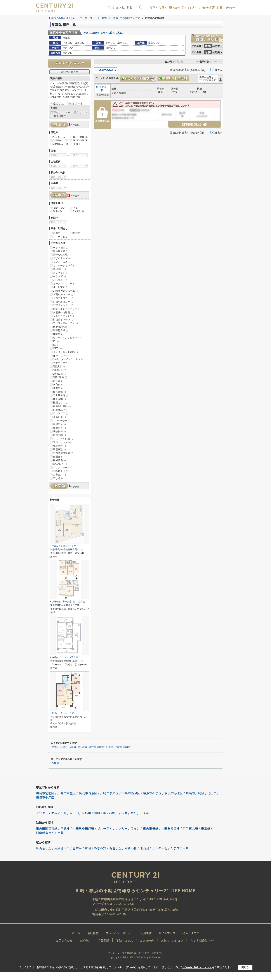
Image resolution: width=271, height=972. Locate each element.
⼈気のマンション (172, 940)
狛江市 (118, 747)
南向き (58, 384)
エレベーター (62, 420)
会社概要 (208, 8)
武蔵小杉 (130, 848)
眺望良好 (59, 269)
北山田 (144, 848)
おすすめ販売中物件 (202, 940)
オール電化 (60, 287)
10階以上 (59, 370)
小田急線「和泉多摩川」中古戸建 (68, 601)
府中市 (92, 747)
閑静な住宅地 (62, 254)
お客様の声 (147, 940)
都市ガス (59, 474)
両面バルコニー (63, 301)
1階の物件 (60, 377)
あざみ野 (100, 848)
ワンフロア (60, 413)
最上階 (58, 381)
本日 (75, 207)
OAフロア (60, 463)
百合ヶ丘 (115, 848)
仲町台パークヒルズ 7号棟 (65, 657)
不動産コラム (124, 940)
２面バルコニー (63, 294)
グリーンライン (129, 828)
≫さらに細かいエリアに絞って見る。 (104, 32)
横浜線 (205, 828)
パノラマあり (60, 236)
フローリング (62, 442)
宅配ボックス (62, 363)
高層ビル (59, 417)
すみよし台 (59, 813)
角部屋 (58, 388)
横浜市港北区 (173, 793)
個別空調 (59, 435)
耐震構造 (59, 449)
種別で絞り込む (69, 72)
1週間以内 (78, 211)
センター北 (159, 848)
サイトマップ (167, 933)
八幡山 (55, 763)
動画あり (78, 233)
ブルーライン (106, 828)
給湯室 (58, 456)
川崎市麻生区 (66, 793)
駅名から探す (178, 8)
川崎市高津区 (131, 793)
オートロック (62, 355)
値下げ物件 (60, 116)
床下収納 (59, 399)
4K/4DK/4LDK (60, 144)
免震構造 (59, 445)
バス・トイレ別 (63, 438)
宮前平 (77, 848)
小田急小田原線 (83, 828)
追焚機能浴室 (62, 326)
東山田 (74, 813)
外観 (98, 86)
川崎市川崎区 (195, 793)
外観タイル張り (63, 305)
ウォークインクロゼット (68, 337)
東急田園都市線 (47, 828)
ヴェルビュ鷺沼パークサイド (66, 546)
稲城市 (127, 747)
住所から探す (158, 8)
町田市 (109, 747)
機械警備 (59, 460)
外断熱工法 (60, 471)
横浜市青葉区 (88, 793)
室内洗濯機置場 (63, 453)
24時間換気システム (65, 290)
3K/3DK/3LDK (80, 140)
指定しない (59, 103)
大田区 (72, 747)
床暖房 (58, 334)
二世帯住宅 (60, 395)
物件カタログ (191, 933)
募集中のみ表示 (107, 70)
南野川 (86, 813)
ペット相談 (60, 247)
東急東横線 (150, 828)
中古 (80, 103)
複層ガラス (60, 402)
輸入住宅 (59, 391)
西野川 (113, 813)
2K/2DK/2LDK (60, 140)
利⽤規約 (146, 933)
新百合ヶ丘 (43, 848)
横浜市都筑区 (152, 793)
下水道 (58, 478)
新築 (71, 103)
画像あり (58, 233)
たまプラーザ (179, 848)
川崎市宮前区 (45, 793)
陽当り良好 (60, 251)
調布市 (101, 747)
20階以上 (59, 373)
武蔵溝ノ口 (62, 848)
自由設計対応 (62, 406)
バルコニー (60, 280)
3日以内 (57, 211)
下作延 (144, 813)
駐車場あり (60, 409)
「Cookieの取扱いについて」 (197, 967)
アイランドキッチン (65, 323)
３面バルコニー (63, 298)
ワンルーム (59, 137)
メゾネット (60, 272)
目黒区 (63, 747)
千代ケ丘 (42, 813)
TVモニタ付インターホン (68, 359)
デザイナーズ (62, 258)
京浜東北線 (190, 828)
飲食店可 (59, 428)
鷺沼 (88, 848)
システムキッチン (64, 316)
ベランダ (59, 276)
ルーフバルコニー (64, 283)
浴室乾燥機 (60, 330)
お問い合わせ (225, 8)
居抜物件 (59, 431)
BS (56, 345)
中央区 (55, 747)
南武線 (65, 828)
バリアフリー (62, 467)
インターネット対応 (65, 352)
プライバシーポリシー (119, 933)
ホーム (76, 933)
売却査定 (85, 940)
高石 (133, 813)
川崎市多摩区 (109, 793)
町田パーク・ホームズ (63, 713)
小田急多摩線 (170, 828)
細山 (97, 813)
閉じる (245, 967)
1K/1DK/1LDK (80, 137)
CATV (57, 348)
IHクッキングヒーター (66, 308)
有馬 (124, 813)
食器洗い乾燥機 (63, 312)
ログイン (194, 8)
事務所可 (59, 424)
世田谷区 (82, 747)
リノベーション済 (64, 265)
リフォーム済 (62, 261)
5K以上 (77, 144)
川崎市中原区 (45, 797)
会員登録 (103, 940)
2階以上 (59, 366)
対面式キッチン (63, 319)
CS (56, 341)
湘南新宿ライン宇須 (50, 832)
